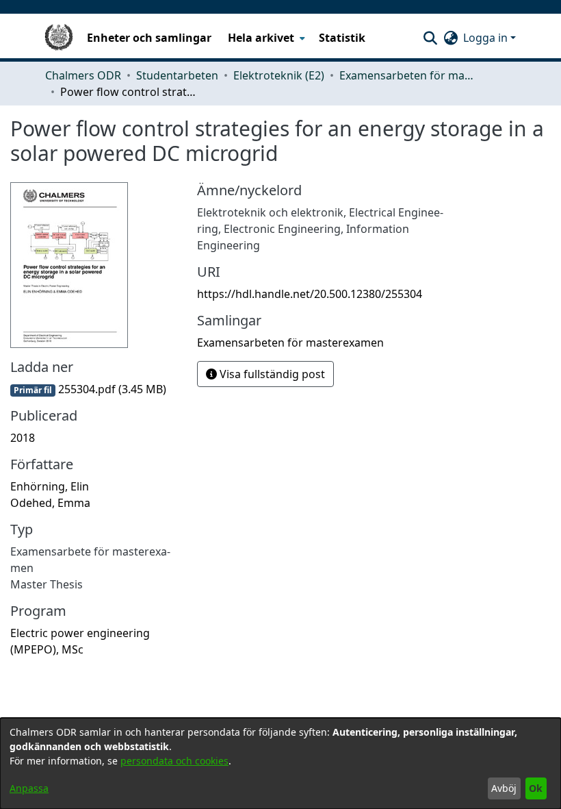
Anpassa (29, 788)
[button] (430, 37)
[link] (88, 389)
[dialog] (280, 763)
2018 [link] (22, 437)
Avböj (504, 788)
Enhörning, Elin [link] (49, 486)
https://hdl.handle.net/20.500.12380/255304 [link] (309, 293)
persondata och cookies (174, 760)
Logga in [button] (486, 37)
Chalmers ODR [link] (83, 75)
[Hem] (58, 37)
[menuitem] (265, 37)
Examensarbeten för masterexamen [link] (407, 75)
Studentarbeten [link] (177, 75)
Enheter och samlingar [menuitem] (149, 37)
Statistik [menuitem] (342, 37)
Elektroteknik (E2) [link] (278, 75)
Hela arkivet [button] (261, 37)
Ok (536, 788)
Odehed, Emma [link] (50, 502)
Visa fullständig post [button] (271, 374)
